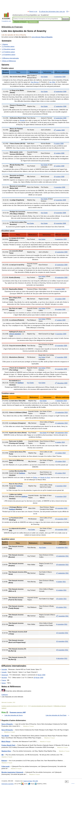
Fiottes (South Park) (8, 745)
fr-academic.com (6, 21)
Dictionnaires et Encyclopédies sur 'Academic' (30, 15)
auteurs (4, 708)
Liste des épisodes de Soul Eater (56, 715)
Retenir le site (33, 11)
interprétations (33, 22)
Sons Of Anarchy (7, 730)
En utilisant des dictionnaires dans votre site (52, 11)
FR (67, 11)
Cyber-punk (6, 766)
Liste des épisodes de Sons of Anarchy (41, 706)
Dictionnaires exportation (8, 783)
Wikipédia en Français (20, 22)
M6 (3, 755)
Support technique (27, 781)
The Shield (5, 735)
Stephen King (6, 751)
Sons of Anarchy (7, 724)
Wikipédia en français (60, 706)
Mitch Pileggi (6, 741)
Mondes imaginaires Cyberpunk (12, 772)
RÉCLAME (35, 781)
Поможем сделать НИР (18, 712)
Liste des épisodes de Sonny (13, 715)
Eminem (4, 760)
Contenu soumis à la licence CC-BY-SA (12, 706)
